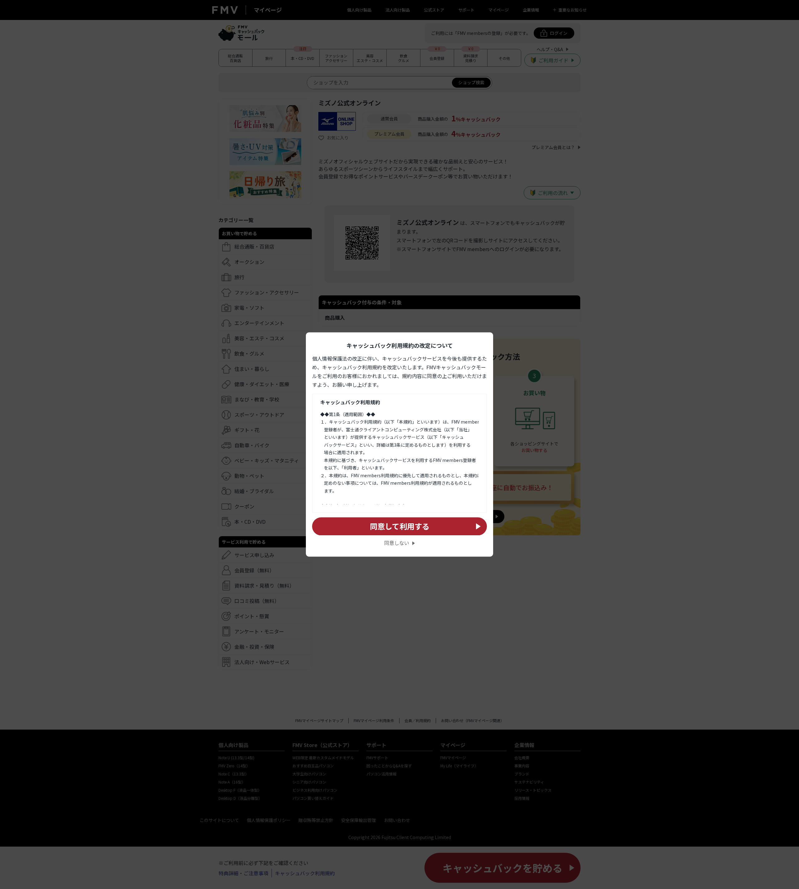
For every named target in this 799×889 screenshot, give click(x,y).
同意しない (396, 543)
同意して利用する (399, 526)
